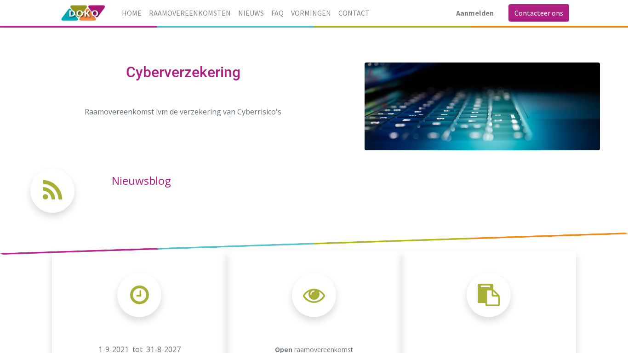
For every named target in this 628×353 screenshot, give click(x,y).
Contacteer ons (538, 12)
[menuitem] (131, 13)
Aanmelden (475, 12)
